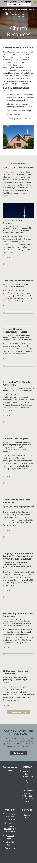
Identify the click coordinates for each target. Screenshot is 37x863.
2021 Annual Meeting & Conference (15, 672)
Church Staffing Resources (20, 446)
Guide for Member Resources (13, 221)
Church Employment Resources (14, 444)
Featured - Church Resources (21, 229)
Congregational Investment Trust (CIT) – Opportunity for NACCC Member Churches (18, 556)
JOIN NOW (10, 819)
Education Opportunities (13, 448)
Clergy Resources (9, 448)
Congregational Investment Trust (15, 564)
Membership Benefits (18, 232)
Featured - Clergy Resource (12, 230)
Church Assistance (24, 442)
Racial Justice (22, 508)
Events (13, 681)
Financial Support (22, 620)
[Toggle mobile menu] (35, 13)
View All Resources (18, 712)
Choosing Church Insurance (18, 280)
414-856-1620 (27, 777)
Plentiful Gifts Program (15, 438)
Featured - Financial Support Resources (17, 624)
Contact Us (18, 753)
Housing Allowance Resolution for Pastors (15, 330)
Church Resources (19, 227)
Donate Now (27, 816)
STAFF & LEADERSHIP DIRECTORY (10, 829)
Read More (6, 257)
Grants (26, 625)
